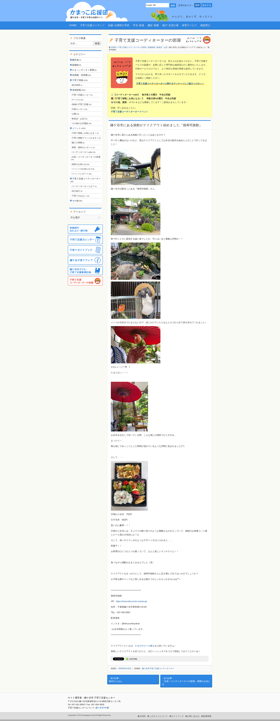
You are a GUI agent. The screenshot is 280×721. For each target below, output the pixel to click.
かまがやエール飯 (143, 645)
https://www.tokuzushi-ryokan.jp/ (131, 601)
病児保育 (77, 85)
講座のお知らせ (80, 164)
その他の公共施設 (81, 123)
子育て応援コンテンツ (92, 25)
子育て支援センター (82, 95)
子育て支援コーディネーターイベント (129, 111)
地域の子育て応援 (81, 104)
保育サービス (189, 25)
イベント (78, 128)
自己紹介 (77, 191)
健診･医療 (153, 25)
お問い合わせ (193, 716)
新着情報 (207, 716)
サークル (77, 99)
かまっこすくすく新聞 (84, 70)
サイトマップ (177, 716)
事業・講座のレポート (83, 147)
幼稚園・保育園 (81, 75)
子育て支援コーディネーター (85, 180)
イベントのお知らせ (83, 169)
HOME (73, 25)
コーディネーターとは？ (84, 186)
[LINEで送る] (131, 659)
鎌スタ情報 (78, 142)
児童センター (79, 109)
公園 (75, 114)
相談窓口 (205, 25)
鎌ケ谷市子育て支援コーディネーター (158, 668)
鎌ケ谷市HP (101, 708)
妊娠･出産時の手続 (118, 25)
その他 (77, 200)
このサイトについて (158, 716)
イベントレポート (81, 174)
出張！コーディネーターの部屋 (85, 158)
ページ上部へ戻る (272, 713)
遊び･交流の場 (170, 25)
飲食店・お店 (79, 118)
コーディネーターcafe (83, 152)
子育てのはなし (80, 196)
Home (113, 47)
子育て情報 (80, 80)
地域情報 (78, 90)
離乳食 (76, 60)
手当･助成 (138, 25)
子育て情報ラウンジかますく (86, 138)
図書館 (76, 65)
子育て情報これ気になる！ (85, 133)
